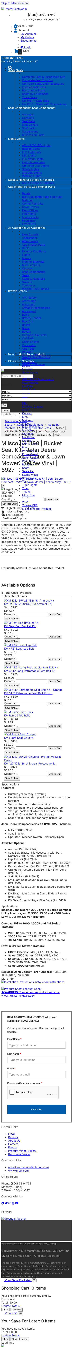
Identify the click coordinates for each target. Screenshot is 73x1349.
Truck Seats (29, 97)
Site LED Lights (32, 172)
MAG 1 (26, 416)
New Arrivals (30, 234)
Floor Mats (29, 213)
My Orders (27, 37)
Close (5, 1309)
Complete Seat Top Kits (37, 80)
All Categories (17, 227)
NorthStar (28, 437)
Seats (11, 70)
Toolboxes (28, 285)
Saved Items (28, 40)
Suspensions (30, 131)
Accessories (30, 237)
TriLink (26, 491)
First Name (14, 1039)
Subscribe (36, 1109)
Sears (25, 468)
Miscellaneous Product (36, 508)
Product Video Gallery (22, 1150)
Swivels (27, 282)
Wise (25, 502)
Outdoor (27, 268)
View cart (11, 1313)
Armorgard (29, 311)
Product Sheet (32, 989)
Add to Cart (52, 499)
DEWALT (27, 352)
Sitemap (52, 1243)
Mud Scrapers (31, 265)
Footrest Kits (30, 217)
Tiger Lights (29, 485)
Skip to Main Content (15, 3)
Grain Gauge (30, 372)
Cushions (28, 118)
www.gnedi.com (18, 1170)
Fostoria (27, 369)
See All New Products (36, 357)
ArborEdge (29, 301)
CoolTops (28, 348)
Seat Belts (28, 121)
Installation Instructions (49, 982)
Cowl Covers (30, 207)
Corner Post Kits (32, 203)
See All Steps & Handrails (38, 183)
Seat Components (19, 108)
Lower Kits (29, 224)
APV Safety (29, 297)
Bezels (26, 193)
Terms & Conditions (26, 1243)
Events (12, 1147)
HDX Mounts (30, 382)
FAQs (11, 1133)
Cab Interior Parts (19, 186)
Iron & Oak (28, 389)
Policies (5, 1243)
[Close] (34, 1280)
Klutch (26, 410)
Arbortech (28, 304)
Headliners (29, 220)
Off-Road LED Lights (35, 165)
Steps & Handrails (19, 179)
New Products (17, 354)
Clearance (15, 361)
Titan (25, 488)
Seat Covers (30, 124)
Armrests (28, 114)
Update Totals (10, 1306)
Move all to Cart (20, 1339)
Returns (13, 1137)
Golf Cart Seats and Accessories (43, 83)
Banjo (25, 314)
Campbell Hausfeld (34, 335)
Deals (25, 248)
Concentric (29, 345)
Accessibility (42, 1243)
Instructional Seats (34, 87)
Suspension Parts (33, 135)
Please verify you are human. (24, 1083)
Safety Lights (30, 169)
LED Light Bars (31, 152)
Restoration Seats (33, 90)
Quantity (6, 499)
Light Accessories (33, 162)
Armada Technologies (36, 307)
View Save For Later (18, 1280)
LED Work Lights (32, 159)
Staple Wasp (30, 474)
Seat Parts (28, 128)
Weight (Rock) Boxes (35, 289)
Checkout (16, 1309)
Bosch (26, 324)
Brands (13, 291)
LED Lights (29, 155)
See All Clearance (33, 364)
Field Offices (30, 210)
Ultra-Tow (28, 495)
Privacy (13, 1243)
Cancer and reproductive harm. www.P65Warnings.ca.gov (30, 994)
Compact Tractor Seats (36, 428)
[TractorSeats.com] (14, 9)
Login (27, 47)
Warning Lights (31, 176)
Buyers (26, 331)
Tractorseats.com (16, 421)
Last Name (14, 1053)
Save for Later (9, 504)
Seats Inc (28, 471)
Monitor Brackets (33, 261)
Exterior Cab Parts (34, 251)
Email (11, 1068)
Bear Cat (27, 321)
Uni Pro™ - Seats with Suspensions (44, 104)
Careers (13, 1144)
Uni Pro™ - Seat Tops (35, 100)
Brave (25, 328)
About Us (14, 1140)
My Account (28, 33)
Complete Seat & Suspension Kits (43, 77)
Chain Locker (30, 342)
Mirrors (26, 258)
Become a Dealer (19, 1154)
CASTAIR (27, 338)
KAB (24, 403)
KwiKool (27, 413)
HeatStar (27, 386)
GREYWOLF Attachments (38, 379)
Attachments (30, 241)
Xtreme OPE (30, 505)
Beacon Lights (31, 148)
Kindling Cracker (32, 406)
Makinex (27, 420)
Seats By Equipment (35, 94)
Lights (12, 138)
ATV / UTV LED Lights (36, 145)
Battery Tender (31, 318)
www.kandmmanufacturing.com (28, 1167)
